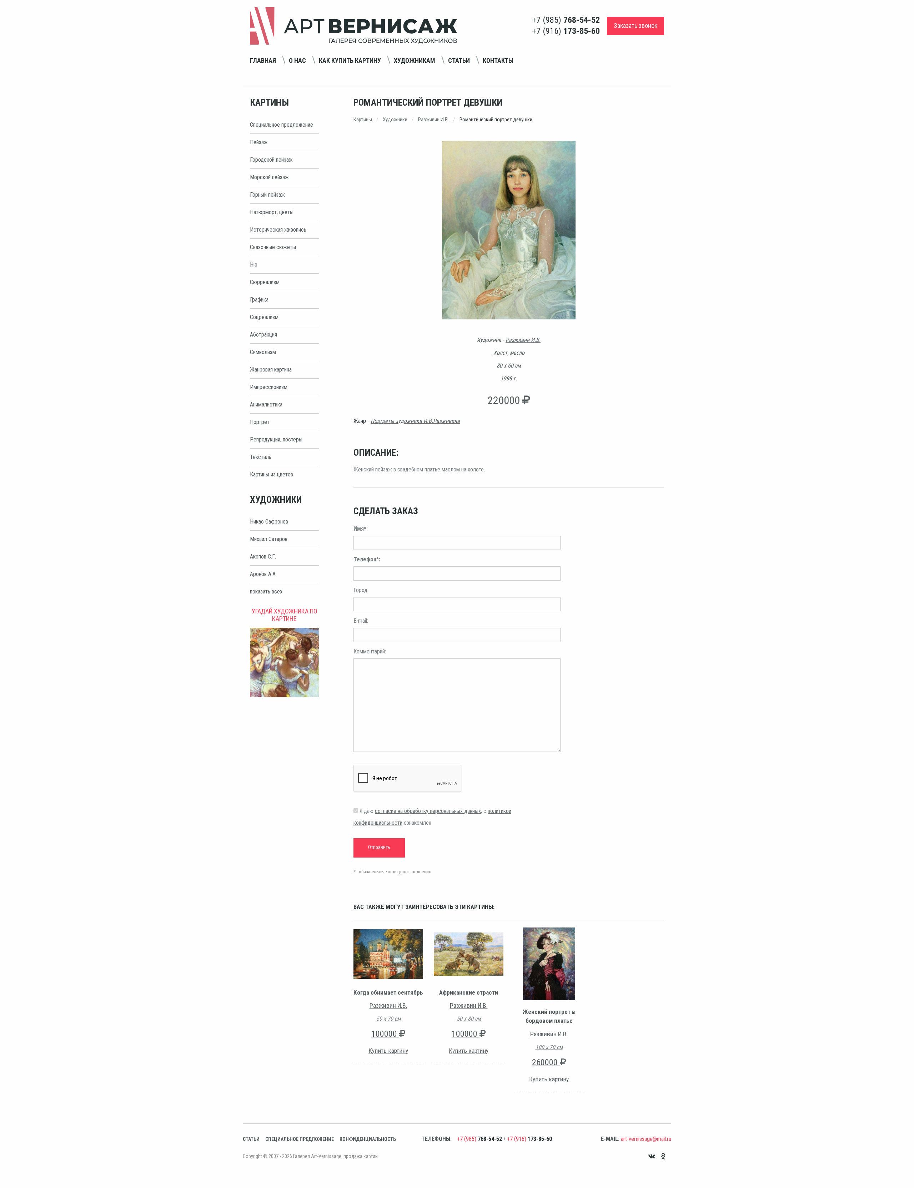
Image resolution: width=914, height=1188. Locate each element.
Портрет (260, 422)
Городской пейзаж (271, 159)
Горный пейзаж (267, 194)
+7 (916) (566, 31)
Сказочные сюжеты (273, 247)
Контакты (498, 60)
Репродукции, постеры (276, 439)
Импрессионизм (268, 387)
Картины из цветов (271, 474)
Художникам (414, 60)
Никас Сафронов (269, 521)
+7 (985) (566, 20)
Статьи (459, 60)
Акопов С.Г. (263, 556)
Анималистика (266, 404)
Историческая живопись (278, 229)
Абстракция (263, 334)
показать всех (266, 591)
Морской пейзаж (269, 177)
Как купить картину (350, 60)
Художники (395, 119)
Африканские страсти (468, 992)
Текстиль (260, 457)
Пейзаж (259, 142)
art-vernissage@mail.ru (646, 1139)
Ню (253, 264)
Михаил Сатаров (268, 539)
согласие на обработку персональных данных (428, 811)
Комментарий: (369, 651)
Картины (362, 119)
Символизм (263, 352)
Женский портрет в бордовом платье (549, 1016)
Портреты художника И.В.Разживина (415, 421)
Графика (259, 299)
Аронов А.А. (263, 574)
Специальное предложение (281, 124)
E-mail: (360, 620)
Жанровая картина (271, 369)
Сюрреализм (265, 282)
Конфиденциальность (368, 1139)
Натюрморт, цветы (271, 212)
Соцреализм (264, 317)
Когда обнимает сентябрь (388, 992)
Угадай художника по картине (284, 614)
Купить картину (388, 1050)
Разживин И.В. (433, 119)
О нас (297, 60)
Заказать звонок (635, 25)
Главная (263, 60)
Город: (360, 590)
